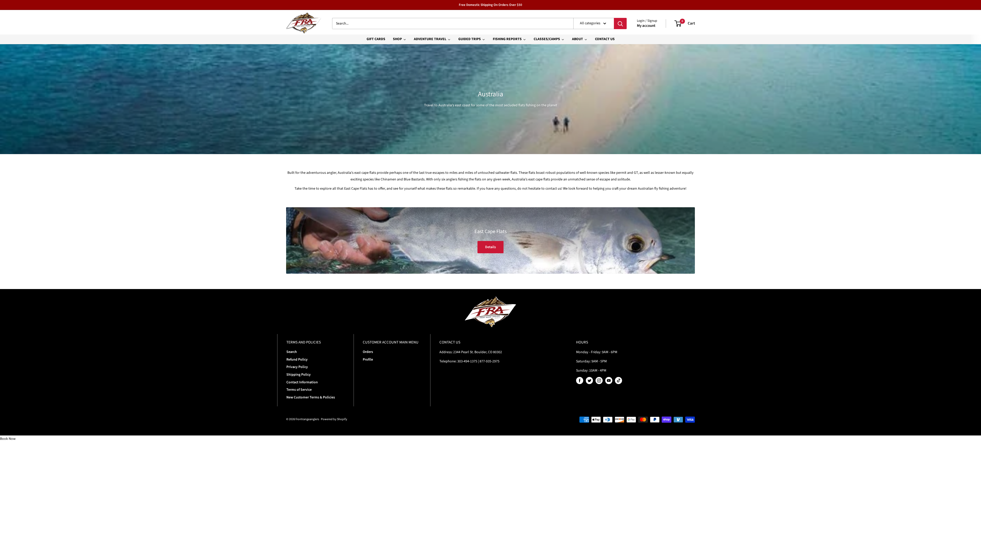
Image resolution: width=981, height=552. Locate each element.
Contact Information (302, 382)
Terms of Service (299, 389)
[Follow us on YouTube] (608, 380)
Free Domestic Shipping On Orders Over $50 (490, 5)
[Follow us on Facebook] (579, 380)
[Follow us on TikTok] (618, 380)
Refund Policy (297, 359)
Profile (368, 359)
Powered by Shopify (334, 419)
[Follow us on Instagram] (599, 380)
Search (291, 351)
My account (646, 25)
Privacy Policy (297, 367)
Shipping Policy (298, 374)
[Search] (620, 23)
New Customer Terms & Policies (310, 397)
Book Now (8, 438)
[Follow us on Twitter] (589, 380)
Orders (368, 351)
